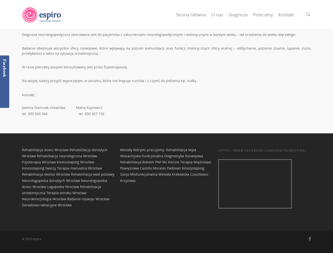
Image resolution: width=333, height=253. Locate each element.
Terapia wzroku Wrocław (66, 192)
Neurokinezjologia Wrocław (44, 199)
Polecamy (263, 15)
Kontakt (286, 15)
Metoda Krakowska (173, 174)
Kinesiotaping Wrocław (75, 162)
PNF (158, 162)
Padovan (174, 168)
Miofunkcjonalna (143, 174)
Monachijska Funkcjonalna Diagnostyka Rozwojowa (161, 156)
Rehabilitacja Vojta (181, 150)
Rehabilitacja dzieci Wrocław (45, 150)
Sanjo (124, 174)
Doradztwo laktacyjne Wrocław (47, 205)
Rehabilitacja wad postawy (92, 174)
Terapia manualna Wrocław (79, 168)
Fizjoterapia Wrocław (39, 162)
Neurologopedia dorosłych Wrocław (51, 180)
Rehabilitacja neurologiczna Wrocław (67, 156)
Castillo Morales (153, 168)
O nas (217, 15)
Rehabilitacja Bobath (137, 162)
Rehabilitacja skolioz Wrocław (46, 174)
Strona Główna (191, 15)
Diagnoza (238, 15)
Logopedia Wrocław (63, 186)
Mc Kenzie (170, 162)
